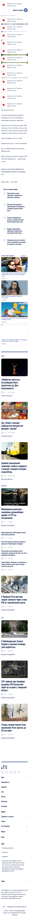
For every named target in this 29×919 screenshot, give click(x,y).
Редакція (5, 857)
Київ (2, 356)
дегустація (5, 182)
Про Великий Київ (7, 848)
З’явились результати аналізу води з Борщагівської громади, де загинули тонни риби (16, 242)
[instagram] (14, 772)
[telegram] (2, 772)
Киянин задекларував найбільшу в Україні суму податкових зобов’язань (14, 231)
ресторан (14, 182)
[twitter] (10, 772)
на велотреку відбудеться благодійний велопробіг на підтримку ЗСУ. (13, 171)
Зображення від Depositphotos (16, 907)
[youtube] (18, 772)
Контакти (5, 852)
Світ (2, 617)
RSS (4, 907)
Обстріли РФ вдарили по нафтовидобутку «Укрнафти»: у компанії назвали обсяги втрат (16, 208)
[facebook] (6, 772)
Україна (4, 485)
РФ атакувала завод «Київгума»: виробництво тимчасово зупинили (14, 195)
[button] (16, 777)
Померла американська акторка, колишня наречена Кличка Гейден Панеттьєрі (15, 220)
